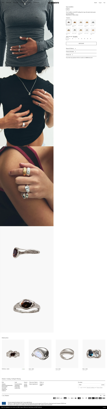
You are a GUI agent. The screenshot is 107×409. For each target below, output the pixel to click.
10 (72, 38)
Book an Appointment (33, 384)
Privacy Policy (17, 386)
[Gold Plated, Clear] (93, 30)
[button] (95, 2)
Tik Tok (41, 385)
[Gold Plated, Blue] (68, 30)
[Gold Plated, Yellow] (87, 22)
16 (81, 38)
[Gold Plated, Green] (81, 30)
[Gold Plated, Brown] (74, 22)
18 (84, 38)
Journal (25, 384)
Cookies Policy (17, 388)
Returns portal (4, 386)
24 (90, 38)
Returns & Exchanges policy (7, 385)
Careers (25, 386)
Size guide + (75, 36)
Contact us (4, 390)
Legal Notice (17, 385)
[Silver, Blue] (93, 22)
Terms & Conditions (18, 384)
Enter (102, 384)
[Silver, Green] (74, 30)
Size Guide (4, 388)
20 (87, 38)
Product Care (4, 389)
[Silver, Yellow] (81, 22)
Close (104, 407)
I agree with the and (91, 387)
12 (76, 39)
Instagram (42, 384)
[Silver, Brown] (68, 22)
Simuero (7, 395)
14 (78, 38)
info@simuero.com (89, 57)
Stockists (25, 385)
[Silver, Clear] (87, 30)
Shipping (3, 384)
